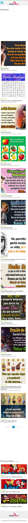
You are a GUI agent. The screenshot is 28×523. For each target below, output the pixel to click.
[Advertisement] (14, 27)
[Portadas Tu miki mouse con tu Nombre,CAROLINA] (14, 469)
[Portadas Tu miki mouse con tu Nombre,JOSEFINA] (14, 499)
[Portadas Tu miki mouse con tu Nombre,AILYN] (14, 484)
